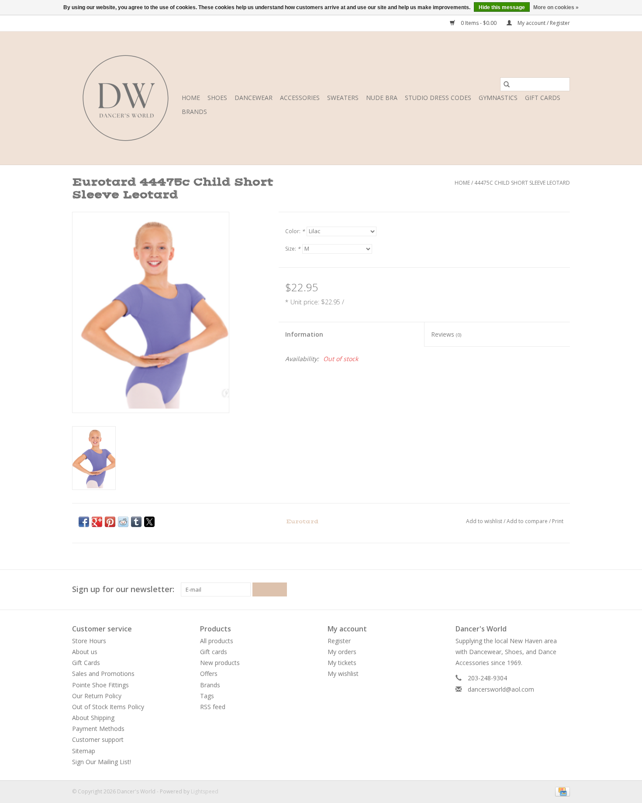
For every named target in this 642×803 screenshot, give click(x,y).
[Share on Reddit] (123, 522)
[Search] (506, 84)
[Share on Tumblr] (136, 522)
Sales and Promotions (103, 673)
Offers (208, 673)
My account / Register (543, 23)
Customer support (98, 739)
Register (339, 641)
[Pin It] (110, 522)
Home (191, 97)
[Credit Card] (561, 791)
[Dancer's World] (125, 98)
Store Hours (89, 641)
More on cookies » (556, 7)
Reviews (446, 334)
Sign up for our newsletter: (123, 589)
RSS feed (212, 707)
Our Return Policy (96, 696)
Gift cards (542, 97)
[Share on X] (149, 522)
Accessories (300, 97)
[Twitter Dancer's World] (547, 589)
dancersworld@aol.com (501, 689)
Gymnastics (498, 97)
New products (220, 662)
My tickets (342, 662)
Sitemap (83, 751)
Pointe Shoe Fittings (100, 685)
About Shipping (93, 717)
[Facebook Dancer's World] (531, 589)
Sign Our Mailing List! (101, 762)
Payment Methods (98, 728)
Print (557, 521)
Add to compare (528, 521)
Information (304, 334)
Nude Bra (381, 97)
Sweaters (343, 97)
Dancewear (254, 97)
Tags (207, 696)
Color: (295, 231)
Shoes (217, 97)
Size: (292, 248)
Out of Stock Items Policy (108, 707)
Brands (194, 111)
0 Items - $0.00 (478, 23)
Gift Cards (86, 662)
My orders (342, 652)
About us (84, 652)
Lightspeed (204, 791)
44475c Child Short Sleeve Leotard (522, 182)
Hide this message (502, 7)
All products (216, 641)
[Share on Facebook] (84, 522)
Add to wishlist (485, 521)
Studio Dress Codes (438, 97)
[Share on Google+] (97, 522)
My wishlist (343, 673)
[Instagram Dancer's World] (563, 589)
